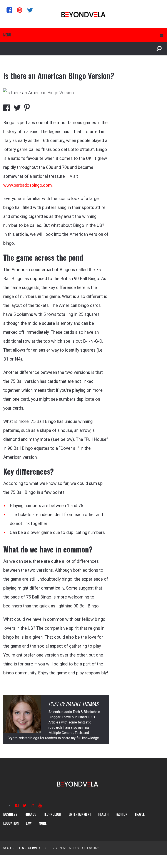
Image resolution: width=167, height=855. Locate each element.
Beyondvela (61, 848)
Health (103, 814)
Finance (30, 814)
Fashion (121, 814)
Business (10, 814)
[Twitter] (30, 10)
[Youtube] (40, 805)
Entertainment (80, 814)
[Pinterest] (19, 10)
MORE (43, 823)
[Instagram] (32, 805)
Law (29, 823)
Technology (52, 814)
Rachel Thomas (82, 704)
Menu (7, 35)
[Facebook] (9, 10)
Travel (140, 814)
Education (11, 823)
